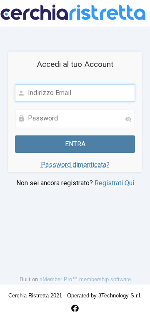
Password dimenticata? (75, 165)
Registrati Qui (114, 183)
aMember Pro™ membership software (85, 279)
